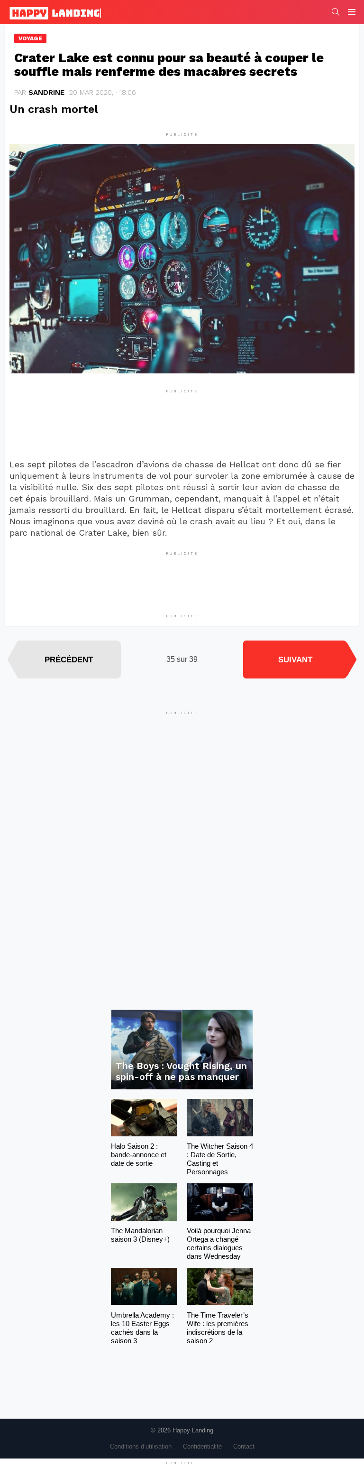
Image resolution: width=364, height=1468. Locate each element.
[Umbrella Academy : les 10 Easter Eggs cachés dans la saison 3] (144, 1286)
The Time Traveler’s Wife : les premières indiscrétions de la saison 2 (217, 1328)
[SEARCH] (335, 11)
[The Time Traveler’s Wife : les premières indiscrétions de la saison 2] (220, 1286)
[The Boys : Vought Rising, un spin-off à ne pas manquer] (182, 1050)
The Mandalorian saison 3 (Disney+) (140, 1234)
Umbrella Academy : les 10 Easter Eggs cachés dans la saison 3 (142, 1328)
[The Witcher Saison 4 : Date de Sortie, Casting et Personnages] (220, 1117)
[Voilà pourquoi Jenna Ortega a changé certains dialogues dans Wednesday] (220, 1202)
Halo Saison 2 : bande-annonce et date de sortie (138, 1154)
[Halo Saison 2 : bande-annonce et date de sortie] (144, 1117)
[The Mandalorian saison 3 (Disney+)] (144, 1202)
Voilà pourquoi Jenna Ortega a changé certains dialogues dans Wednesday (219, 1243)
